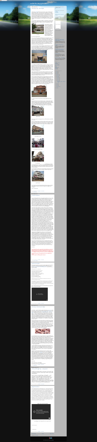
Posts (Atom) (36, 435)
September (58, 86)
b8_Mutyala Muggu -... (58, 28)
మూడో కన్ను (56, 11)
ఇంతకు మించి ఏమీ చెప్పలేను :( (36, 263)
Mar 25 (58, 80)
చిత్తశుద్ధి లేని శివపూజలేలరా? (35, 386)
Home (43, 433)
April (57, 83)
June (57, 85)
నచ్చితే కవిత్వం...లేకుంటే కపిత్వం (57, 67)
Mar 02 (58, 77)
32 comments (42, 364)
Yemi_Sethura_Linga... (34, 429)
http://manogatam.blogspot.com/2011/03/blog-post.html (39, 266)
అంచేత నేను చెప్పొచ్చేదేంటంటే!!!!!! (39, 3)
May (57, 84)
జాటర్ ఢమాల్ (56, 12)
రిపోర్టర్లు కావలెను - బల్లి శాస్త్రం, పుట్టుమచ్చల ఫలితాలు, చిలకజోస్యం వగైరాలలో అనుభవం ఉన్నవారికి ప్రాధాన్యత (59, 40)
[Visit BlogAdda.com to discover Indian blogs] (50, 438)
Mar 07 (58, 78)
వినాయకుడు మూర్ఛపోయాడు (36, 195)
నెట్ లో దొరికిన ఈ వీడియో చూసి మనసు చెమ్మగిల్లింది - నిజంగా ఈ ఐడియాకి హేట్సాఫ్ (59, 49)
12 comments (42, 431)
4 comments (42, 303)
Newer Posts (34, 433)
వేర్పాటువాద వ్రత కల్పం (57, 53)
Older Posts (52, 433)
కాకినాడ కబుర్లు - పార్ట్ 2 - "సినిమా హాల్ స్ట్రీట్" (38, 8)
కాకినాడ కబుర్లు (35, 365)
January (58, 74)
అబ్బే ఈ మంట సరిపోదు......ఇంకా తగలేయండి (60, 57)
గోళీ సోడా (41, 352)
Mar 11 (58, 79)
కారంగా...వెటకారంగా (36, 260)
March (57, 76)
